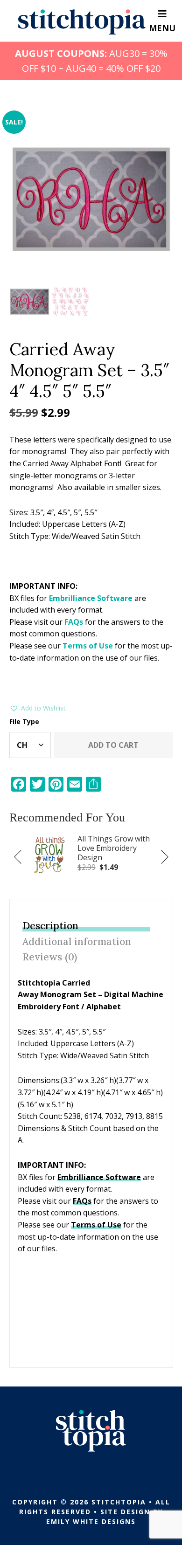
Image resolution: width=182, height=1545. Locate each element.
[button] (37, 708)
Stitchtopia (82, 21)
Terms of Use (88, 646)
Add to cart (113, 745)
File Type (24, 721)
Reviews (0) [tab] (49, 957)
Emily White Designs (91, 1521)
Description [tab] (50, 925)
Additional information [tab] (76, 941)
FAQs (73, 622)
